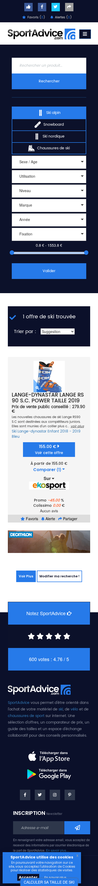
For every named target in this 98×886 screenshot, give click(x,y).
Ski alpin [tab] (53, 113)
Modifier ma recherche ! (59, 576)
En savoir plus (55, 877)
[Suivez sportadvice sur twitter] (55, 7)
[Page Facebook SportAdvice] (25, 795)
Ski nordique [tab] (54, 136)
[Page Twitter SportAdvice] (40, 795)
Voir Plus (26, 576)
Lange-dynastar (32, 431)
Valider (49, 271)
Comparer (47, 470)
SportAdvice (19, 703)
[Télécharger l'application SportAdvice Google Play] (49, 772)
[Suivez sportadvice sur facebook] (42, 7)
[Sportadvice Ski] (41, 33)
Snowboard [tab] (53, 125)
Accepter (28, 877)
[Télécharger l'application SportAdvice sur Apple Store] (49, 754)
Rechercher (49, 81)
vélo (74, 709)
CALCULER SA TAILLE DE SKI (49, 882)
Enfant (53, 431)
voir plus (77, 426)
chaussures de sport (26, 716)
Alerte (49, 518)
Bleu (16, 437)
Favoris (31, 518)
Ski (14, 431)
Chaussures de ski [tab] (53, 148)
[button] (49, 162)
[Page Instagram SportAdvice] (55, 795)
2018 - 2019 (70, 431)
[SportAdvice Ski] (39, 689)
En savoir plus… (57, 850)
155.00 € (49, 449)
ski (61, 709)
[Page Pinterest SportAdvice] (70, 795)
